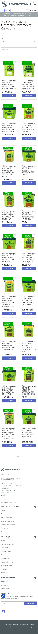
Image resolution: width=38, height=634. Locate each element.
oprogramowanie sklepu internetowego (22, 627)
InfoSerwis (8, 627)
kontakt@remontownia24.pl (8, 502)
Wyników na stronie (6, 38)
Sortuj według (5, 46)
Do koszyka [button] (9, 95)
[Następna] (36, 55)
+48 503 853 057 (6, 499)
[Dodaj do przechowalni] (15, 62)
